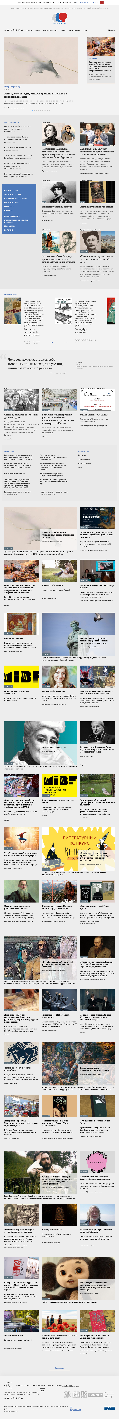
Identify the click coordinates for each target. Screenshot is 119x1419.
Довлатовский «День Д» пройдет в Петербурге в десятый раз (18, 156)
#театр (52, 751)
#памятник (83, 647)
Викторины (8, 230)
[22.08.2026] (97, 1152)
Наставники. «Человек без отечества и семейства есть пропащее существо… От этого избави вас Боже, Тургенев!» (58, 153)
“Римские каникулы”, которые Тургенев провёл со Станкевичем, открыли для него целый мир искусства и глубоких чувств (58, 164)
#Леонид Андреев (63, 1188)
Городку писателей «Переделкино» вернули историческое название (17, 129)
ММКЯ (82, 122)
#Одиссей (61, 970)
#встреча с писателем (105, 601)
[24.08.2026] (97, 937)
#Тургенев (45, 171)
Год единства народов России (15, 199)
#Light (56, 970)
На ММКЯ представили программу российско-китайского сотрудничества (100, 76)
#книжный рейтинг (92, 1293)
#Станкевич (53, 171)
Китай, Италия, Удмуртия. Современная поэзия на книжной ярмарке (35, 95)
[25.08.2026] (21, 828)
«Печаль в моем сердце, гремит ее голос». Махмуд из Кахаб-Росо (96, 259)
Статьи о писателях (11, 203)
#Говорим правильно (86, 426)
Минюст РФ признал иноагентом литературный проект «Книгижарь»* (17, 166)
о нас (85, 30)
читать (37, 30)
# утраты (83, 765)
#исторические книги (17, 1247)
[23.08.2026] (59, 1096)
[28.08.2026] (97, 508)
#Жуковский (46, 275)
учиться (63, 30)
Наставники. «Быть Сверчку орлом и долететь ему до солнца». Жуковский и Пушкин (58, 259)
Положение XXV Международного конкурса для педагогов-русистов (51, 475)
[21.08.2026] (21, 1258)
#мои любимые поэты (58, 704)
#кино (10, 868)
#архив (6, 1035)
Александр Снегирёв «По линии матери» (32, 332)
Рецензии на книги (11, 191)
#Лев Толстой (28, 921)
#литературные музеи (16, 921)
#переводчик (100, 979)
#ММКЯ (6, 108)
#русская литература (93, 1136)
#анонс (6, 921)
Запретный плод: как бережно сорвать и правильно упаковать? (54, 493)
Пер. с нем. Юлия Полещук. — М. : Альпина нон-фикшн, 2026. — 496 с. (85, 340)
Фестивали (93, 58)
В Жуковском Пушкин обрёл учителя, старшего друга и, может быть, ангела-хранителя (57, 269)
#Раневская (46, 751)
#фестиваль (84, 818)
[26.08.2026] (97, 722)
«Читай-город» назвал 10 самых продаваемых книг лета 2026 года (16, 139)
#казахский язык (55, 1351)
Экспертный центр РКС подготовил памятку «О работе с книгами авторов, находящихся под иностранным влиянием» (53, 466)
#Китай (100, 1351)
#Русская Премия (67, 1351)
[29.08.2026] (59, 390)
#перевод (45, 970)
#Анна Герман (46, 704)
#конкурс (83, 550)
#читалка (83, 1136)
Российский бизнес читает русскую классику (17, 148)
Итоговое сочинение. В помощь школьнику (16, 221)
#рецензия (83, 223)
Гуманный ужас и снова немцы (96, 206)
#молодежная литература (13, 651)
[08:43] (59, 182)
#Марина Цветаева (48, 220)
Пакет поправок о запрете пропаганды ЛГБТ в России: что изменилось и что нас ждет (54, 482)
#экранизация (84, 707)
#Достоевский (84, 979)
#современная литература (89, 601)
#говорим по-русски (100, 426)
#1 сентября (8, 439)
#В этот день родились (49, 1188)
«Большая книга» (84, 459)
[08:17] (97, 182)
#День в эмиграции (10, 1083)
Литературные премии (12, 195)
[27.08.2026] (21, 613)
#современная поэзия (17, 108)
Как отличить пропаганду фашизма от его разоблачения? (17, 493)
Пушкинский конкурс (12, 216)
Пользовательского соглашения (87, 2)
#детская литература (102, 173)
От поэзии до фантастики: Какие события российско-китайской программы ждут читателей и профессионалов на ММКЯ (100, 66)
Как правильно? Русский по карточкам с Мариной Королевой (95, 420)
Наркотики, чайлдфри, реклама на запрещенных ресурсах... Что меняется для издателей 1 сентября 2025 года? (17, 465)
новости (29, 30)
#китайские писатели (87, 173)
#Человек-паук (94, 707)
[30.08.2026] (59, 232)
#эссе (21, 1348)
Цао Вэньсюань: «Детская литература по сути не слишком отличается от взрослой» (97, 151)
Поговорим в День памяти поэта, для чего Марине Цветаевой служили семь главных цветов (58, 213)
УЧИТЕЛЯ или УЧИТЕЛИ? (94, 414)
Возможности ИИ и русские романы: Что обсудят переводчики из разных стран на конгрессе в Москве (58, 419)
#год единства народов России (90, 281)
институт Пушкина (84, 463)
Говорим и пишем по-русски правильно (92, 388)
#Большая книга (85, 921)
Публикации (8, 207)
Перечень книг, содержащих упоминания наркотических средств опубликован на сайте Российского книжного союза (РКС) (18, 457)
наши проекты (74, 30)
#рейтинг (83, 1293)
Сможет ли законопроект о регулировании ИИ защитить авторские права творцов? (53, 457)
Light (6, 388)
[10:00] (59, 124)
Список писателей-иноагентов (14, 474)
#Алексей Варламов (66, 1138)
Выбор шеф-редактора (12, 86)
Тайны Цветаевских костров (57, 206)
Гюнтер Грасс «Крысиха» (82, 330)
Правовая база (9, 226)
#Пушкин (53, 275)
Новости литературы (11, 122)
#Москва (96, 647)
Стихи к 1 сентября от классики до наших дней (21, 416)
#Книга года (46, 1030)
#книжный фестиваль (49, 921)
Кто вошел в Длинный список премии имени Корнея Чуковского (18, 175)
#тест (6, 868)
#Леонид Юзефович (10, 1245)
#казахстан (46, 1351)
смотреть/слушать (50, 30)
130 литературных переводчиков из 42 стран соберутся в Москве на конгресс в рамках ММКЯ (57, 430)
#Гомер (51, 970)
